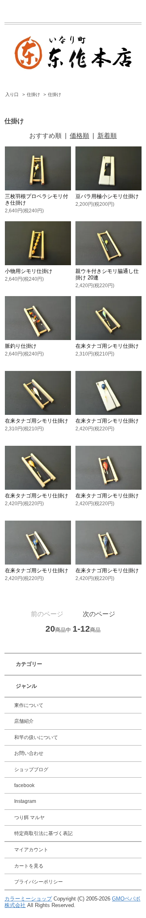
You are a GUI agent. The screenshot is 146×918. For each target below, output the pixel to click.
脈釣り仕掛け (20, 346)
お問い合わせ (28, 753)
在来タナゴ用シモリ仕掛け (107, 346)
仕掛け (33, 94)
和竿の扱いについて (36, 737)
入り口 (12, 94)
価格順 (79, 135)
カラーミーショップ (28, 899)
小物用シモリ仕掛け (28, 271)
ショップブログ (31, 769)
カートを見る (28, 866)
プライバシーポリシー (38, 882)
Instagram (25, 801)
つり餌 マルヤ (29, 817)
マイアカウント (31, 850)
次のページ (99, 614)
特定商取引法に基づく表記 (43, 833)
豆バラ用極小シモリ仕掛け (107, 196)
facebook (24, 785)
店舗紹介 (24, 721)
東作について (28, 705)
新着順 (107, 135)
